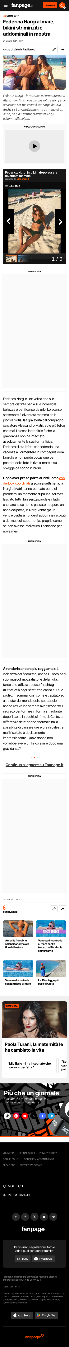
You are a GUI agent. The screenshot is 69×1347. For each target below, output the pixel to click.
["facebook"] (42, 1116)
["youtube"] (24, 1116)
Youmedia (8, 1153)
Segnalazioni (27, 1153)
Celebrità (8, 899)
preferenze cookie (31, 1165)
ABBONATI (50, 5)
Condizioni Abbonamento (39, 1159)
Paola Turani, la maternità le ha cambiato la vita (34, 1047)
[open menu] (4, 5)
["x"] (33, 1116)
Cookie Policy (11, 1159)
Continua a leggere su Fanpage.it (34, 765)
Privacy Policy (48, 1153)
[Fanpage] (35, 1229)
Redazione (9, 1165)
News (19, 899)
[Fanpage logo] (22, 5)
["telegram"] (51, 1116)
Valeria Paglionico (24, 49)
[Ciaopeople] (34, 1336)
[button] (62, 49)
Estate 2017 (13, 15)
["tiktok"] (7, 1116)
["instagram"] (16, 1116)
